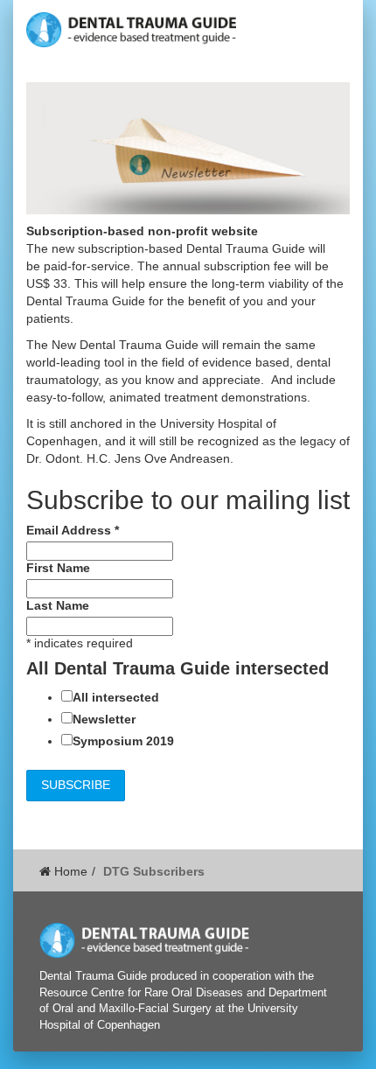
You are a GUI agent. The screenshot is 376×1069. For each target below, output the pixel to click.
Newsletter (104, 719)
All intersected (116, 697)
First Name (58, 568)
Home (69, 871)
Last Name (57, 605)
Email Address (72, 530)
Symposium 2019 (123, 741)
